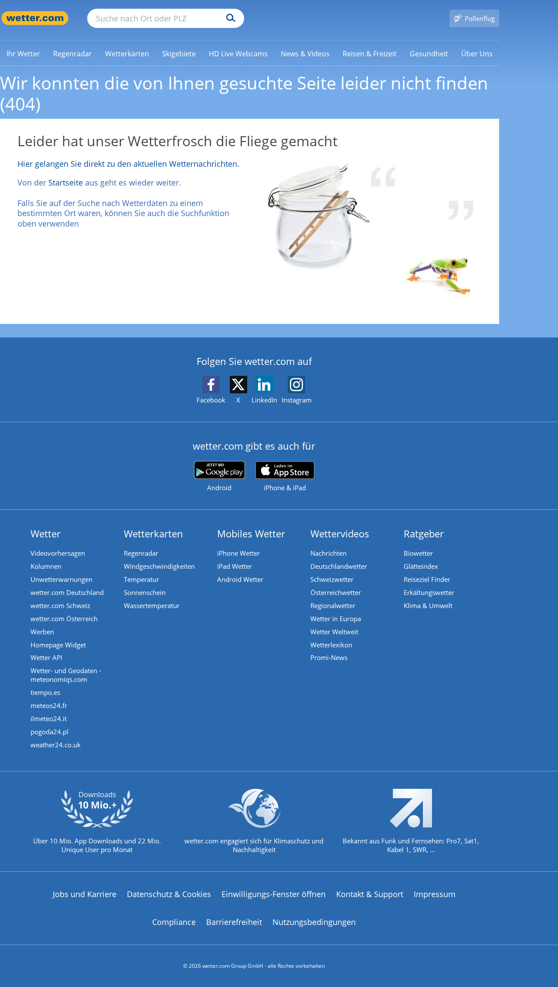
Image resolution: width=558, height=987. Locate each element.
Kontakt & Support (369, 894)
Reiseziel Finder (427, 579)
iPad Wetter (234, 566)
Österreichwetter (335, 592)
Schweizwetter (332, 579)
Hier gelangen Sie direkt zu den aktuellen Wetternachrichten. (128, 163)
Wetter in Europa (335, 618)
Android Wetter (240, 579)
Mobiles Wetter (251, 533)
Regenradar (141, 553)
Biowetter (418, 553)
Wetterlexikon (331, 644)
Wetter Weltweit (334, 631)
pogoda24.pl (49, 731)
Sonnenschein (145, 592)
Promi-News (328, 657)
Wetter (46, 533)
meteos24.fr (49, 705)
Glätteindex (421, 566)
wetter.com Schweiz (60, 605)
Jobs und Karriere (84, 894)
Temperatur (141, 579)
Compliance (174, 922)
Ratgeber (424, 533)
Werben (42, 631)
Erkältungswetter (429, 592)
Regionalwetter (332, 605)
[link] (23, 53)
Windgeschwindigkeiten (159, 566)
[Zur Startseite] (35, 18)
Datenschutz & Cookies (169, 894)
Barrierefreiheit (234, 922)
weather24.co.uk (56, 744)
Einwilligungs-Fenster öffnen (273, 894)
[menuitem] (23, 53)
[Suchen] (228, 18)
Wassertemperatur (152, 605)
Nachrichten (328, 553)
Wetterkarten (153, 533)
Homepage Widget (58, 644)
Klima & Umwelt (428, 605)
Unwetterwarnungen (61, 579)
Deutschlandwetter (338, 566)
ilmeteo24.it (49, 718)
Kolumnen (46, 566)
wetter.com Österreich (64, 618)
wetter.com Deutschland (67, 592)
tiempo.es (45, 692)
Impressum (435, 894)
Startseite (65, 182)
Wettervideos (339, 533)
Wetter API (46, 657)
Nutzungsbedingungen (314, 922)
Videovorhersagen (58, 553)
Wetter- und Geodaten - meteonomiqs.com (66, 675)
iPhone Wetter (238, 553)
